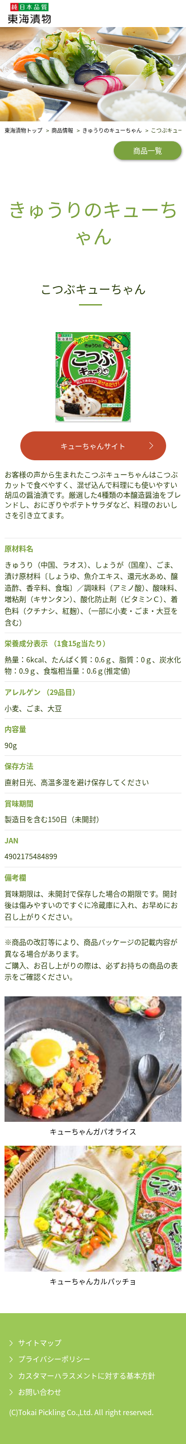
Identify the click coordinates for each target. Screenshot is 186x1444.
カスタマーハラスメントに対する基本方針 (86, 1375)
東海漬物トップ (23, 130)
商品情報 (62, 130)
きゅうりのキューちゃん (112, 130)
